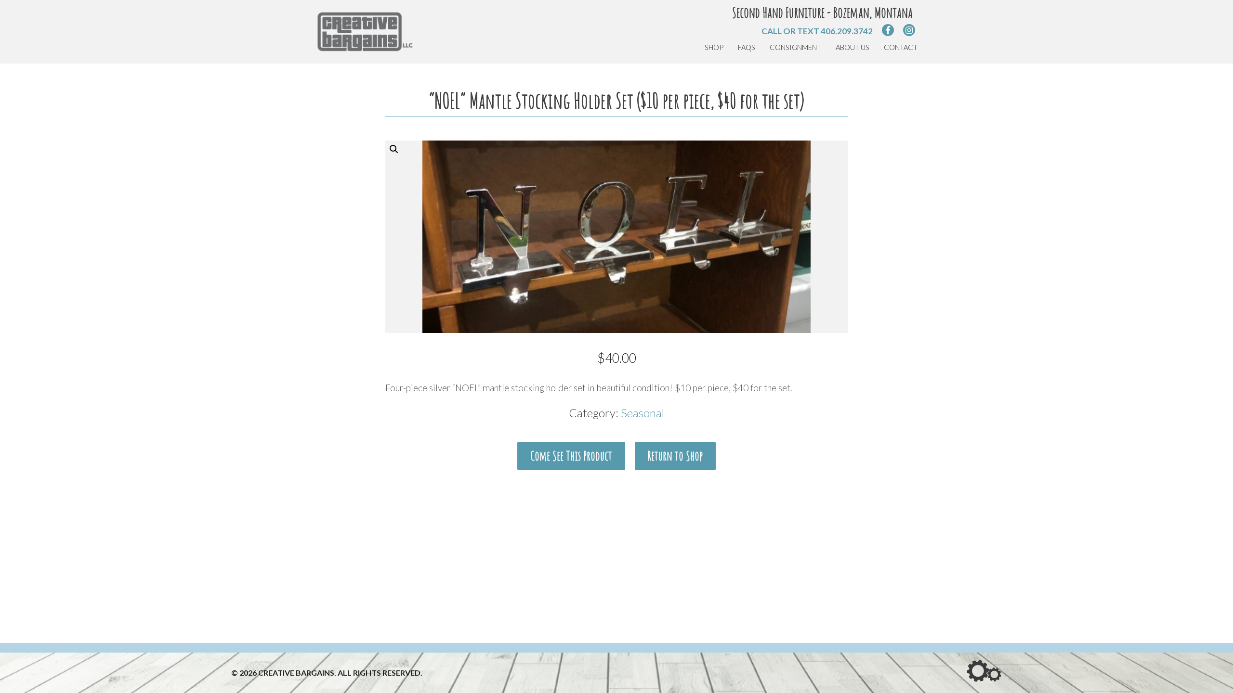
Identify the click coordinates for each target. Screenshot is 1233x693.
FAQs (746, 47)
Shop (714, 47)
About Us (852, 47)
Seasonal (642, 413)
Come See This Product (571, 456)
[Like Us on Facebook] (888, 30)
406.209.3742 (847, 31)
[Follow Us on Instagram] (909, 30)
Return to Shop (675, 456)
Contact (901, 47)
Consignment (795, 47)
